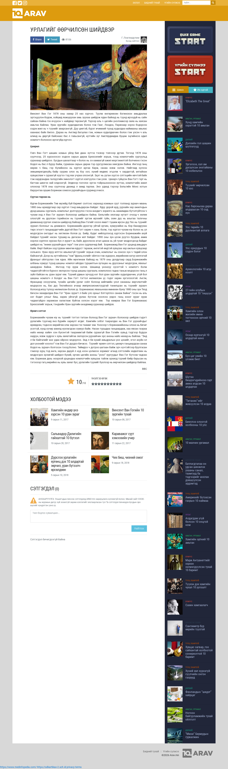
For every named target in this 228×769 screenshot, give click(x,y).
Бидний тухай (152, 2)
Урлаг (188, 287)
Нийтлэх (139, 528)
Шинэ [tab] (180, 89)
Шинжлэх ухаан (193, 266)
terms (78, 767)
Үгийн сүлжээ (172, 2)
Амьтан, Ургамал (193, 119)
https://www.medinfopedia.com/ (18, 767)
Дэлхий (189, 140)
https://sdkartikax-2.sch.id (51, 767)
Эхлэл (136, 2)
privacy (71, 767)
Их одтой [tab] (202, 89)
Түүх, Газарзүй (192, 182)
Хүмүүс (188, 98)
